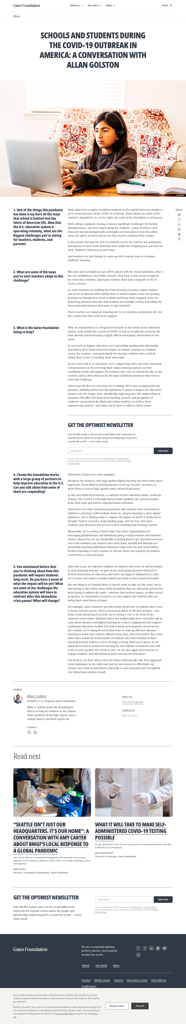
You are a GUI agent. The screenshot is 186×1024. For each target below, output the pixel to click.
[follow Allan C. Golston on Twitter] (29, 732)
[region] (93, 1006)
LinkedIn (179, 229)
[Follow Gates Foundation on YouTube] (164, 948)
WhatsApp (179, 234)
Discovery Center (137, 980)
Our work (101, 965)
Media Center (102, 980)
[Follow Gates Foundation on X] (138, 948)
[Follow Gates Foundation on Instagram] (157, 948)
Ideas (16, 16)
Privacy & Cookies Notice (64, 1013)
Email (179, 214)
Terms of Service (123, 458)
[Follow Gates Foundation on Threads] (138, 954)
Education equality (133, 701)
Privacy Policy (109, 458)
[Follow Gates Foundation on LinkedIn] (151, 948)
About (85, 965)
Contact (86, 980)
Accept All (140, 1005)
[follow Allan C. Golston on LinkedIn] (35, 732)
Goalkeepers (88, 986)
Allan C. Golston (36, 696)
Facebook (179, 224)
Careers (118, 980)
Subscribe (163, 450)
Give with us (158, 980)
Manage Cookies (117, 1005)
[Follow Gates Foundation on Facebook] (144, 948)
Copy (179, 239)
